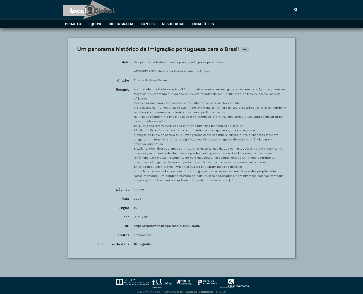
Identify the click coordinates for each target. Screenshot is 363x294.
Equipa (94, 24)
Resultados (173, 24)
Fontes (148, 24)
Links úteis (203, 24)
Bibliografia (121, 24)
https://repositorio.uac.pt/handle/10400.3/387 (167, 226)
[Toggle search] (296, 9)
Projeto (73, 24)
